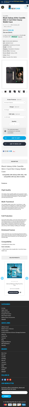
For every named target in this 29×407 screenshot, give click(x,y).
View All (3, 319)
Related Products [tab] (15, 257)
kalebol (3, 369)
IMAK (2, 366)
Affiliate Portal (5, 327)
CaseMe (3, 356)
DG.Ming (3, 358)
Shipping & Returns (6, 341)
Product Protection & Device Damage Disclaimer (13, 332)
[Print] (7, 151)
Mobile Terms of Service (7, 328)
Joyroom (3, 362)
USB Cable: (14, 114)
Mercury (3, 355)
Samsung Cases (5, 312)
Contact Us (4, 336)
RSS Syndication (5, 343)
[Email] (5, 151)
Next (27, 92)
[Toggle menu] (2, 7)
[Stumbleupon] (10, 380)
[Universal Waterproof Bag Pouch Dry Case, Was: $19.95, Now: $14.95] (14, 270)
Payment (3, 338)
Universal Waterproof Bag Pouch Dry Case (14, 284)
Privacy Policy (4, 330)
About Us (3, 334)
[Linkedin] (11, 151)
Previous (2, 92)
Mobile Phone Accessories (8, 317)
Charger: (14, 107)
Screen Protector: (14, 99)
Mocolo (3, 360)
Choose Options (13, 292)
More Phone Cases (6, 315)
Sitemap (3, 345)
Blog (2, 340)
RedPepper (4, 367)
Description (14, 161)
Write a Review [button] (7, 26)
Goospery (3, 364)
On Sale (3, 308)
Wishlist (20, 292)
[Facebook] (3, 151)
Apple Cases (4, 310)
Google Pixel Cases (6, 313)
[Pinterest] (13, 151)
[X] (9, 151)
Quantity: (14, 121)
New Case (4, 353)
